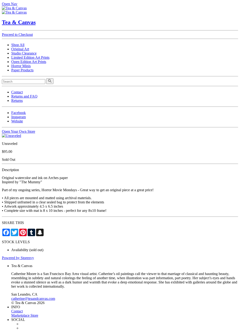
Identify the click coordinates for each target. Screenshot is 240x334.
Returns (17, 101)
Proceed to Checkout (17, 35)
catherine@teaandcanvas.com (33, 299)
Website (17, 121)
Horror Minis (21, 66)
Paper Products (22, 70)
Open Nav (9, 4)
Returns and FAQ (24, 96)
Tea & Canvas (19, 22)
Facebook (18, 113)
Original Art (20, 49)
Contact (17, 92)
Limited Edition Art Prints (30, 57)
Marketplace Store (24, 315)
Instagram (18, 117)
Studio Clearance (24, 53)
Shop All (17, 45)
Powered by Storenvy (18, 258)
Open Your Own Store (18, 131)
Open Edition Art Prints (28, 62)
